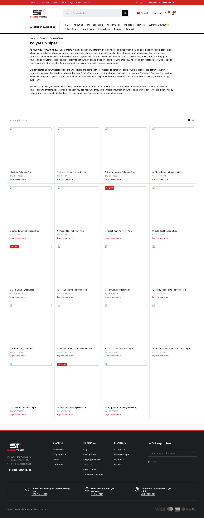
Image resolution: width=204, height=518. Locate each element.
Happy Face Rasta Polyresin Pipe (170, 289)
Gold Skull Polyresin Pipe (166, 231)
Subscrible (193, 453)
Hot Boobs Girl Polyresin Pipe (73, 289)
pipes (42, 38)
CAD (31, 2)
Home (32, 38)
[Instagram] (141, 3)
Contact (55, 2)
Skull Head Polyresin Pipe (24, 407)
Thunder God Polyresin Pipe (73, 407)
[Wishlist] (166, 13)
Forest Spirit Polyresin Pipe (119, 231)
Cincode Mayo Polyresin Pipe (168, 172)
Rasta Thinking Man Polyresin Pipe (76, 348)
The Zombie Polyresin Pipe (120, 348)
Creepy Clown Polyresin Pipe (73, 172)
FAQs (64, 2)
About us (45, 2)
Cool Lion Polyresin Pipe (23, 289)
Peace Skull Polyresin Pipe (72, 231)
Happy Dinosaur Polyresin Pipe (122, 407)
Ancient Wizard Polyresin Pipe (121, 172)
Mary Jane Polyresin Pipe (118, 289)
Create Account (83, 2)
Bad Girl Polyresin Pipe (21, 172)
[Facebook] (137, 3)
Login (71, 2)
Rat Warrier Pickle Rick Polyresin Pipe (172, 348)
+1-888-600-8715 (19, 470)
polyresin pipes (56, 38)
